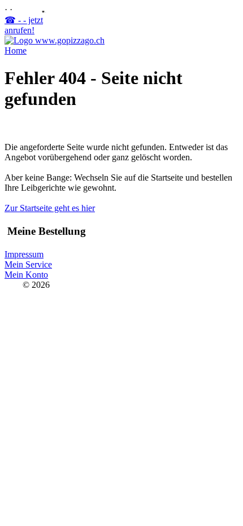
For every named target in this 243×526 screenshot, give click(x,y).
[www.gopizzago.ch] (55, 40)
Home (16, 50)
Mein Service (28, 264)
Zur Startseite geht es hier (50, 208)
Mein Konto (26, 274)
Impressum (24, 254)
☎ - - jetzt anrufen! (24, 25)
